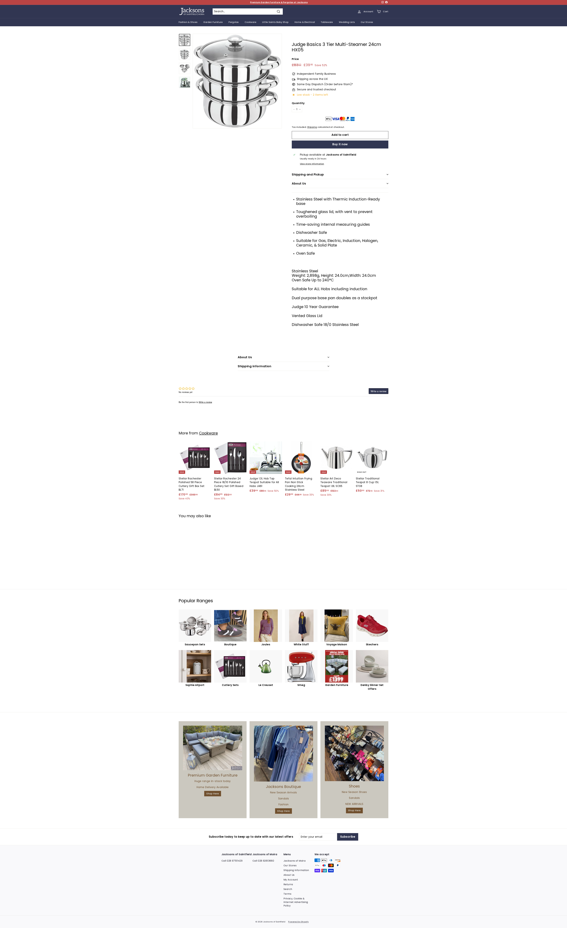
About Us (299, 183)
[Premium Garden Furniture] (212, 748)
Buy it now (340, 144)
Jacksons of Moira (295, 860)
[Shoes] (354, 753)
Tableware (327, 22)
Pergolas (234, 22)
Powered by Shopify (298, 921)
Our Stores (367, 22)
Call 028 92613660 (263, 860)
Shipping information (254, 366)
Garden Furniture (213, 22)
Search (288, 889)
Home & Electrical (305, 22)
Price (295, 59)
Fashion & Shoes (188, 22)
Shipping (312, 127)
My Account (291, 879)
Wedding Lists (347, 22)
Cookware (250, 22)
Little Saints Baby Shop (275, 22)
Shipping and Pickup (308, 174)
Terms (287, 894)
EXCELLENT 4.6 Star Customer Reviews (279, 2)
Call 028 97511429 (231, 860)
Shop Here (212, 793)
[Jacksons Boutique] (283, 754)
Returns (288, 884)
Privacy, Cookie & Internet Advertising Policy (296, 902)
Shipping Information (296, 870)
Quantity (298, 103)
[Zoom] (237, 81)
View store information (312, 164)
